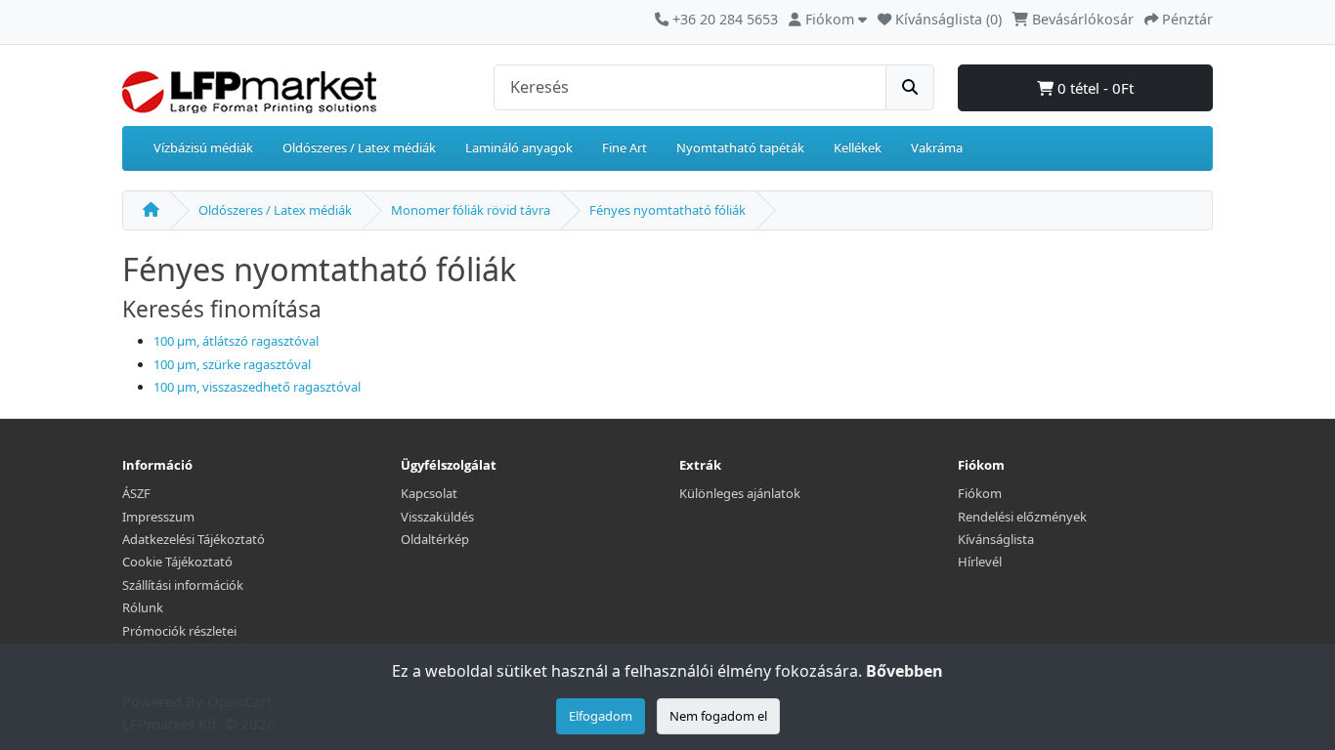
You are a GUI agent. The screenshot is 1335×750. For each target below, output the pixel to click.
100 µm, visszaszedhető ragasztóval (257, 387)
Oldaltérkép (435, 539)
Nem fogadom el (718, 716)
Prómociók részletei (179, 631)
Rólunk (142, 607)
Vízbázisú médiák (203, 147)
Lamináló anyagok (519, 147)
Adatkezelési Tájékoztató (193, 539)
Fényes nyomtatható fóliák (667, 210)
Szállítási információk (182, 585)
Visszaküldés (437, 516)
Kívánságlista (996, 539)
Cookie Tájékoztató (177, 561)
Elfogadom (600, 716)
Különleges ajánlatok (739, 493)
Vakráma (937, 147)
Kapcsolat (429, 493)
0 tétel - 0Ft (1094, 88)
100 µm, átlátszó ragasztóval (236, 341)
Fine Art (624, 147)
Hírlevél (980, 561)
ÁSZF (136, 493)
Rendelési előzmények (1022, 516)
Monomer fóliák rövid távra (470, 210)
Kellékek (858, 147)
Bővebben (904, 671)
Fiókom (980, 493)
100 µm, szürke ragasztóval (232, 364)
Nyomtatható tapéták (740, 147)
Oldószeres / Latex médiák (359, 147)
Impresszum (158, 516)
